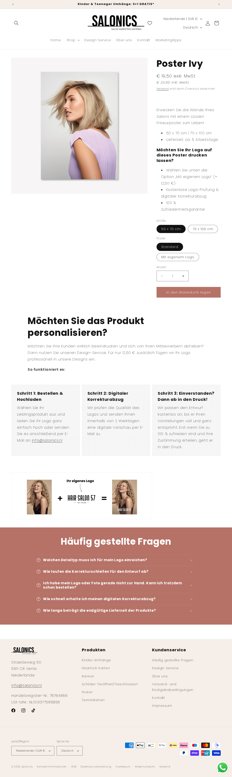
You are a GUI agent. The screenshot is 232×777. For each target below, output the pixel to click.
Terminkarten (93, 700)
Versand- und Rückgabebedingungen (172, 687)
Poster (87, 692)
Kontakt (158, 697)
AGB (73, 766)
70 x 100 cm (203, 229)
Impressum (162, 705)
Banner (88, 676)
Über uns (160, 676)
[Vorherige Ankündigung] (13, 4)
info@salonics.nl (47, 440)
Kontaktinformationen (52, 766)
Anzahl (161, 267)
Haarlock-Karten (96, 668)
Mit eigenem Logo (177, 257)
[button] (16, 23)
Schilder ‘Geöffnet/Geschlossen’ (110, 684)
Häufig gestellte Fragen (172, 660)
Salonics (27, 766)
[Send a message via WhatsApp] (222, 767)
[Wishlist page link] (149, 23)
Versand (163, 89)
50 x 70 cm (171, 229)
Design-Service (165, 668)
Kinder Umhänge (96, 660)
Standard (169, 247)
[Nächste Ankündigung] (219, 4)
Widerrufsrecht (145, 766)
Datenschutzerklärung (95, 766)
